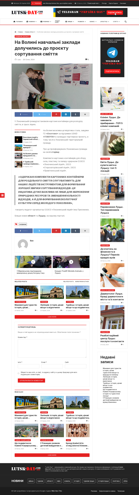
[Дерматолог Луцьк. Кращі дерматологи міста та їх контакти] (112, 275)
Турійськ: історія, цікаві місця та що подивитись (77, 306)
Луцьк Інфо (105, 158)
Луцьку (41, 216)
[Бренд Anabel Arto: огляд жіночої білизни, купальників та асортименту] (78, 430)
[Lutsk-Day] (27, 12)
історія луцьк (96, 481)
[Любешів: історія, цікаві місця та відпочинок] (52, 292)
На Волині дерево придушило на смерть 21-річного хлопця (30, 155)
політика (109, 481)
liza (31, 240)
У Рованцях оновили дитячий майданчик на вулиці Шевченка (51, 444)
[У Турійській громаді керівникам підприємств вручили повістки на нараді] (18, 164)
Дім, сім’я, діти (106, 114)
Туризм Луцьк (20, 302)
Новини (20, 32)
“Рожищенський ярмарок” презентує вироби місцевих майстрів (31, 147)
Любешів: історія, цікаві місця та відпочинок (51, 306)
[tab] (68, 281)
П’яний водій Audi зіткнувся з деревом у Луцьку (88, 3)
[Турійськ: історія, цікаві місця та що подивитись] (78, 292)
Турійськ (70, 302)
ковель (60, 481)
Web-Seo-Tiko (56, 491)
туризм (33, 481)
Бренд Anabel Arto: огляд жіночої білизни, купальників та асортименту (77, 444)
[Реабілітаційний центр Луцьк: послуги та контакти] (112, 317)
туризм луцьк (82, 481)
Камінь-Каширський (22, 440)
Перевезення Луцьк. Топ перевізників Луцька (111, 210)
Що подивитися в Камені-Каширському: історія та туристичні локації (26, 444)
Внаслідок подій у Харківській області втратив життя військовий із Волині (31, 138)
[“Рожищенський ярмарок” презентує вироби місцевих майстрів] (18, 148)
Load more (52, 317)
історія (70, 481)
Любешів (44, 302)
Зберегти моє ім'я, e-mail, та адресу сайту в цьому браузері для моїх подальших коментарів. (49, 373)
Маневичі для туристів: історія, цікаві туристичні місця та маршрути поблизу (26, 306)
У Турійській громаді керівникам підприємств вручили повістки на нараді (31, 163)
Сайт (67, 362)
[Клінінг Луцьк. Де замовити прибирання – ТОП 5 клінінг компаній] (112, 99)
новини (22, 224)
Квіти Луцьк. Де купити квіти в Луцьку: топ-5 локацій (109, 166)
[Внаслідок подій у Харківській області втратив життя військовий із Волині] (18, 139)
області (32, 216)
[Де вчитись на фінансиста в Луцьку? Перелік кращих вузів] (112, 230)
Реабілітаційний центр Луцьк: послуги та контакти (112, 338)
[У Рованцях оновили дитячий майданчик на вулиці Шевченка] (52, 430)
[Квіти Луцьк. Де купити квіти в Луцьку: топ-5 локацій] (112, 144)
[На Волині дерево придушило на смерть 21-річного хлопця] (18, 156)
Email (44, 362)
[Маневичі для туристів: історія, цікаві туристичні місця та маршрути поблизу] (26, 292)
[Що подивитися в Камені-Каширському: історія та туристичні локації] (26, 430)
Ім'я (20, 362)
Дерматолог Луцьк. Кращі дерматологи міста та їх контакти (112, 296)
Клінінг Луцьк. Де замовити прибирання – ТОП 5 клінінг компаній (111, 121)
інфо (52, 481)
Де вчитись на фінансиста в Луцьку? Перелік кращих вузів (110, 253)
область (120, 481)
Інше (68, 440)
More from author (82, 281)
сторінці (55, 152)
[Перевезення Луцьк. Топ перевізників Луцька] (112, 189)
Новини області (30, 32)
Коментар (22, 337)
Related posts (68, 281)
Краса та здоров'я (107, 290)
